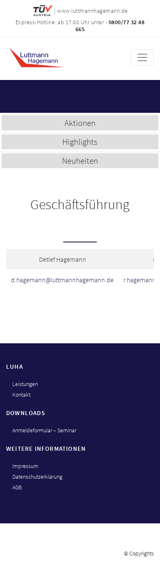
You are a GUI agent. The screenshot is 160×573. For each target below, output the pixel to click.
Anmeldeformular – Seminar (44, 430)
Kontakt (21, 394)
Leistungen (25, 384)
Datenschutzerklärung (37, 476)
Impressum (25, 466)
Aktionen (80, 122)
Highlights (80, 141)
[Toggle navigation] (142, 57)
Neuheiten (80, 160)
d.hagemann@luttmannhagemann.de (62, 280)
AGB (17, 487)
